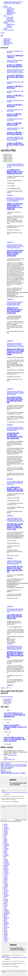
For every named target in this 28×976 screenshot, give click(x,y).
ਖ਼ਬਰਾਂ (5, 16)
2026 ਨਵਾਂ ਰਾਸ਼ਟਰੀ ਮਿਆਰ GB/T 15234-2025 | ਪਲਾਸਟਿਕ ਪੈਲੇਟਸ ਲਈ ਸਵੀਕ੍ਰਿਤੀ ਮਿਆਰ (14, 715)
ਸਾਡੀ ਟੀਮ (9, 25)
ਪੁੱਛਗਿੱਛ (9, 195)
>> (5, 688)
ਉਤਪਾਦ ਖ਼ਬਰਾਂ (10, 17)
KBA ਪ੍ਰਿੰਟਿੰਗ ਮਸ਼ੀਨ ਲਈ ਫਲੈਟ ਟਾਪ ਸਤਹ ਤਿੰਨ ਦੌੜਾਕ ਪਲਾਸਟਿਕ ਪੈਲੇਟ (14, 616)
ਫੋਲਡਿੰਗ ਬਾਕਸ (10, 11)
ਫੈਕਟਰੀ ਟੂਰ (9, 27)
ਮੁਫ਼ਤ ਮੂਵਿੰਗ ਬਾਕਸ (8, 767)
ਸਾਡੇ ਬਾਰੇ (6, 23)
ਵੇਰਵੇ (12, 195)
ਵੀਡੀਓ (5, 28)
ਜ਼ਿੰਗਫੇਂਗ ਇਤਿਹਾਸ (11, 24)
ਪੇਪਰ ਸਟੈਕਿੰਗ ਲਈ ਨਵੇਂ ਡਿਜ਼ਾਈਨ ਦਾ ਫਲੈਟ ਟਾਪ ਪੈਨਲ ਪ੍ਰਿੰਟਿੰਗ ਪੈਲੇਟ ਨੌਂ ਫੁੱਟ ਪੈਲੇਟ (15, 171)
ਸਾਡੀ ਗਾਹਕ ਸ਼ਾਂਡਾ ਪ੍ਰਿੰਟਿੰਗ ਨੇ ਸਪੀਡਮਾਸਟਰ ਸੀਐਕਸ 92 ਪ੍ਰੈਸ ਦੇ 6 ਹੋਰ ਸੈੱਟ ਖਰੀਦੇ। (15, 727)
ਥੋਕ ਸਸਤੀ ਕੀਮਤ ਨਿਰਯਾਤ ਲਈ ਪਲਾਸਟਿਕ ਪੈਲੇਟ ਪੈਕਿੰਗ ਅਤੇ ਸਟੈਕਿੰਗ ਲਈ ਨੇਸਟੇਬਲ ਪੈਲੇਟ (14, 400)
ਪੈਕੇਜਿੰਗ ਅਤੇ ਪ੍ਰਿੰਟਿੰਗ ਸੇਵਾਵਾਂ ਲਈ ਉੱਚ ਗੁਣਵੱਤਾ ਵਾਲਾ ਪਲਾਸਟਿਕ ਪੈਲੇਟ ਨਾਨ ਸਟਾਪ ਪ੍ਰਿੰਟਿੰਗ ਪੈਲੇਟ (15, 206)
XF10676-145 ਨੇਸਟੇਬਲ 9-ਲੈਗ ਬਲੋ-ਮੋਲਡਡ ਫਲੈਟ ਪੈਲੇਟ (14, 65)
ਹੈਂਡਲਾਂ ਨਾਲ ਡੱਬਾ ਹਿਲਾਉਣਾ (7, 764)
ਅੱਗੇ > (3, 688)
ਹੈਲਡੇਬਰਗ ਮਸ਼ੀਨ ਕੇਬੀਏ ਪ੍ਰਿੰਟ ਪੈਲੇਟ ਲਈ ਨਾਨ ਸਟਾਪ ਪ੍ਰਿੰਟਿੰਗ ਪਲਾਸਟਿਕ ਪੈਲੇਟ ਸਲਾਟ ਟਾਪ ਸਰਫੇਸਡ (15, 352)
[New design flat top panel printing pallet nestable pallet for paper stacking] (15, 484)
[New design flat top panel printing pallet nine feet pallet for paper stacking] (15, 167)
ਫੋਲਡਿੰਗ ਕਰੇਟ (10, 10)
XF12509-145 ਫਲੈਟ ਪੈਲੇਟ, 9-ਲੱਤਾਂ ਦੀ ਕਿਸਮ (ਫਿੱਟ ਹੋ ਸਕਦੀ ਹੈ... (15, 77)
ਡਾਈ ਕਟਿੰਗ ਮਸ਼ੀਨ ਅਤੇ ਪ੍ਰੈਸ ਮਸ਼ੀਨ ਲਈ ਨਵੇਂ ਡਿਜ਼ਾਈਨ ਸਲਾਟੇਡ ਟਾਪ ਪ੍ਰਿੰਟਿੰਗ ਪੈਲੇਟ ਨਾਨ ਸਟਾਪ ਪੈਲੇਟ (15, 526)
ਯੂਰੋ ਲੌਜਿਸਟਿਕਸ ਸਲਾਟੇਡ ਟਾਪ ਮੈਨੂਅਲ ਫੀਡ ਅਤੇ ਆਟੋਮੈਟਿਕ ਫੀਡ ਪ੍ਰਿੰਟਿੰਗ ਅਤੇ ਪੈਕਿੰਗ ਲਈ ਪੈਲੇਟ (15, 654)
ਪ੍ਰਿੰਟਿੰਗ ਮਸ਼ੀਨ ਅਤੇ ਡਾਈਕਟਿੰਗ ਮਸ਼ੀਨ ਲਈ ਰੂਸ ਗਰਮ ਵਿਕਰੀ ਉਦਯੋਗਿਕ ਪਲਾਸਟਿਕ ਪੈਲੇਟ (14, 310)
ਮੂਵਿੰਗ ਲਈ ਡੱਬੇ (4, 766)
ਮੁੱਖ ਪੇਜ (5, 6)
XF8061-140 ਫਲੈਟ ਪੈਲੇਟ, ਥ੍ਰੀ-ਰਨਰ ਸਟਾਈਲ (14, 124)
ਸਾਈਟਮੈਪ (7, 763)
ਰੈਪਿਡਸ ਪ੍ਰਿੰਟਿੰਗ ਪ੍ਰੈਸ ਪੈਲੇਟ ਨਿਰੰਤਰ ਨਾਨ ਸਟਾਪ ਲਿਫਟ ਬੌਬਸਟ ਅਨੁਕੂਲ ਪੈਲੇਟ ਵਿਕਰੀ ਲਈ (15, 569)
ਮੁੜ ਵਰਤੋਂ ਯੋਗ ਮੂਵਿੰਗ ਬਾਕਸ (19, 764)
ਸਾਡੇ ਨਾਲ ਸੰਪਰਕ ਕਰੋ (9, 30)
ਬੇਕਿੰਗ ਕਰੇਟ (9, 14)
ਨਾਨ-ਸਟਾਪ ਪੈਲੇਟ (8, 7)
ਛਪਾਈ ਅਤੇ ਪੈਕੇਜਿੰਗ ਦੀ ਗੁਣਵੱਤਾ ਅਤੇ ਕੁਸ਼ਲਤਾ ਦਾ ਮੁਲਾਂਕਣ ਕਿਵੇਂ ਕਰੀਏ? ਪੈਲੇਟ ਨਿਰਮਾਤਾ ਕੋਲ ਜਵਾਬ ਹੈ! (14, 739)
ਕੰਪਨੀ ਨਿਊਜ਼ (10, 18)
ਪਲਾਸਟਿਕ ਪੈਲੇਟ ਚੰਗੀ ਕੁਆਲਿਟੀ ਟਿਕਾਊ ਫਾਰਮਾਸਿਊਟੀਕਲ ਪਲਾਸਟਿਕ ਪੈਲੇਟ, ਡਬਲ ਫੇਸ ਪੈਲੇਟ (15, 435)
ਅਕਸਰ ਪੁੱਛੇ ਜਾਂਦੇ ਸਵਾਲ (9, 21)
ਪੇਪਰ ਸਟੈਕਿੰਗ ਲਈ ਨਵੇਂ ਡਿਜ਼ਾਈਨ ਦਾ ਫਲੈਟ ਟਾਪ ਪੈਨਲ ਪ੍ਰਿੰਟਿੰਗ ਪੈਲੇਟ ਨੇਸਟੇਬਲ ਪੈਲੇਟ (15, 489)
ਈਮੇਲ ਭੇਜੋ (3, 770)
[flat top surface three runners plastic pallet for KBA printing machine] (15, 612)
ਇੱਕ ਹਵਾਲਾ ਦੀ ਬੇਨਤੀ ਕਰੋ (7, 696)
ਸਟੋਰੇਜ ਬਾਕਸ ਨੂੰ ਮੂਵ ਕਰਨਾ (14, 766)
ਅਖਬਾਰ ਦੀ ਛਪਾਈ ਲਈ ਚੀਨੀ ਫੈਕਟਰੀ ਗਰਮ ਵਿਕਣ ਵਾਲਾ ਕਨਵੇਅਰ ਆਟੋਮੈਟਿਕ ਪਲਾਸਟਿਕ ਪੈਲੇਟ (15, 253)
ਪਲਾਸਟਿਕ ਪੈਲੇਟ (10, 9)
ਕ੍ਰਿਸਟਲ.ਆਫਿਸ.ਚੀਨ (6, 771)
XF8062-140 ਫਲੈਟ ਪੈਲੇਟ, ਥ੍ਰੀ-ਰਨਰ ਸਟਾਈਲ (14, 115)
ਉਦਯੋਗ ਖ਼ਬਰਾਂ (10, 20)
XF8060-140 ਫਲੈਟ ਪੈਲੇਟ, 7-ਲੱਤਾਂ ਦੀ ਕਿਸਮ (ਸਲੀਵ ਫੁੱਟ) (15, 133)
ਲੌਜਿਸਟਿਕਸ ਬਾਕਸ (11, 13)
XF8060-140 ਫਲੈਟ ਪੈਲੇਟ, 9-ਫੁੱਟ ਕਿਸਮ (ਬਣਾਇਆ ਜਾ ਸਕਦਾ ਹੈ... (15, 144)
